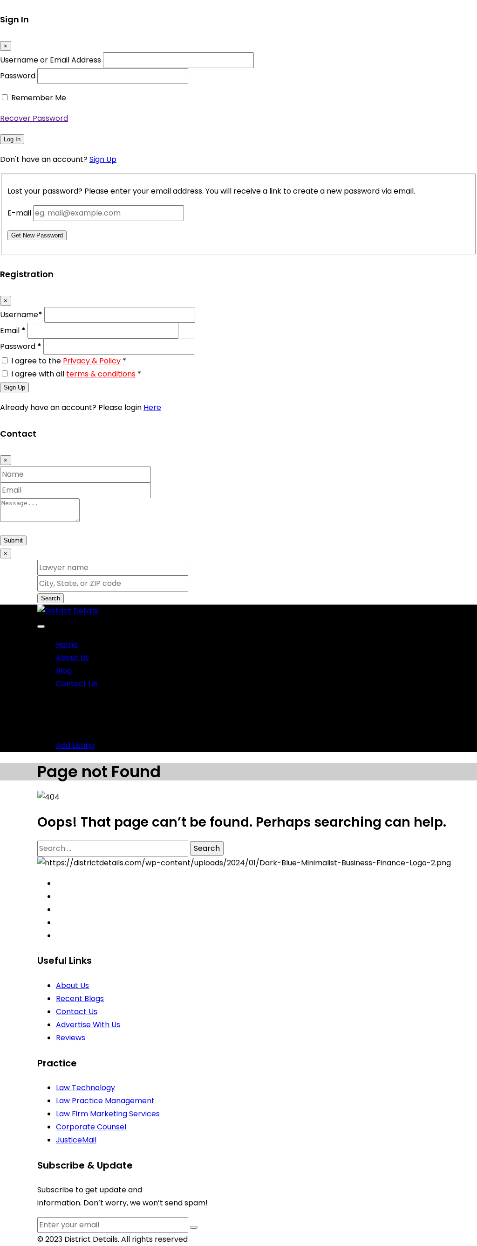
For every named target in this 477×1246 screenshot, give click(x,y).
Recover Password (34, 118)
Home (67, 644)
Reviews (70, 1037)
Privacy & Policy (92, 360)
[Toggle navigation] (41, 626)
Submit (13, 540)
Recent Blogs (80, 998)
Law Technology (85, 1087)
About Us (72, 657)
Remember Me (38, 97)
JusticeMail (76, 1140)
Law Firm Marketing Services (108, 1113)
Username (21, 314)
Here (152, 407)
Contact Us (76, 683)
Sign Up (102, 159)
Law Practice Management (105, 1100)
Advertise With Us (88, 1024)
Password (17, 75)
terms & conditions (101, 374)
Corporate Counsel (91, 1126)
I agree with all (76, 374)
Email (13, 330)
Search (50, 598)
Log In (12, 139)
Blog (64, 670)
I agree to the (68, 360)
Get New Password (37, 235)
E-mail (19, 213)
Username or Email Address (50, 60)
